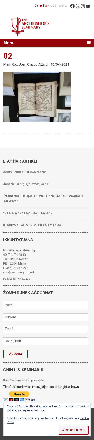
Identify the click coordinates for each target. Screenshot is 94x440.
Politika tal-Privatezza (16, 278)
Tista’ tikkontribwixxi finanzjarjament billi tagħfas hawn (41, 387)
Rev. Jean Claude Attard (30, 64)
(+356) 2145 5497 (15, 268)
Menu (9, 43)
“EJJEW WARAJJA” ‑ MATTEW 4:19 (27, 213)
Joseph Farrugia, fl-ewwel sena (25, 184)
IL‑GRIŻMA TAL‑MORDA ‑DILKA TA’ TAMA (32, 225)
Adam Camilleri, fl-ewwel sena (25, 172)
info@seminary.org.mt (18, 272)
